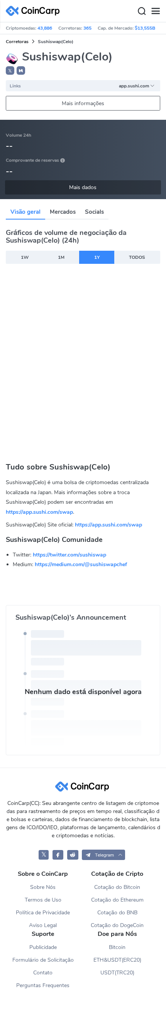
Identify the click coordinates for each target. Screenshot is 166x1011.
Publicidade (43, 947)
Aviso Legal (43, 925)
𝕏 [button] (10, 71)
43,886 (44, 28)
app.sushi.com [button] (134, 86)
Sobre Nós (43, 887)
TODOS (137, 257)
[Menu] (155, 11)
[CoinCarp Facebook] (58, 855)
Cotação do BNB (117, 912)
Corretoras (17, 42)
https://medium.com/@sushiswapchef (81, 564)
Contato (43, 972)
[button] (21, 70)
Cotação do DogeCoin (117, 925)
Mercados (63, 212)
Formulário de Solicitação (43, 960)
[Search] (141, 11)
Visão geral (25, 212)
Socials (94, 212)
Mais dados (83, 187)
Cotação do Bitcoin (117, 887)
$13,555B (145, 28)
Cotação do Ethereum (117, 900)
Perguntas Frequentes (42, 985)
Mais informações (83, 103)
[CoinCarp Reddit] (72, 855)
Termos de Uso (43, 900)
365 (87, 28)
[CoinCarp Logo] (35, 11)
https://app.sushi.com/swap (39, 512)
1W (25, 257)
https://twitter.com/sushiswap (69, 554)
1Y (97, 257)
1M (61, 257)
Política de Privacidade (43, 912)
